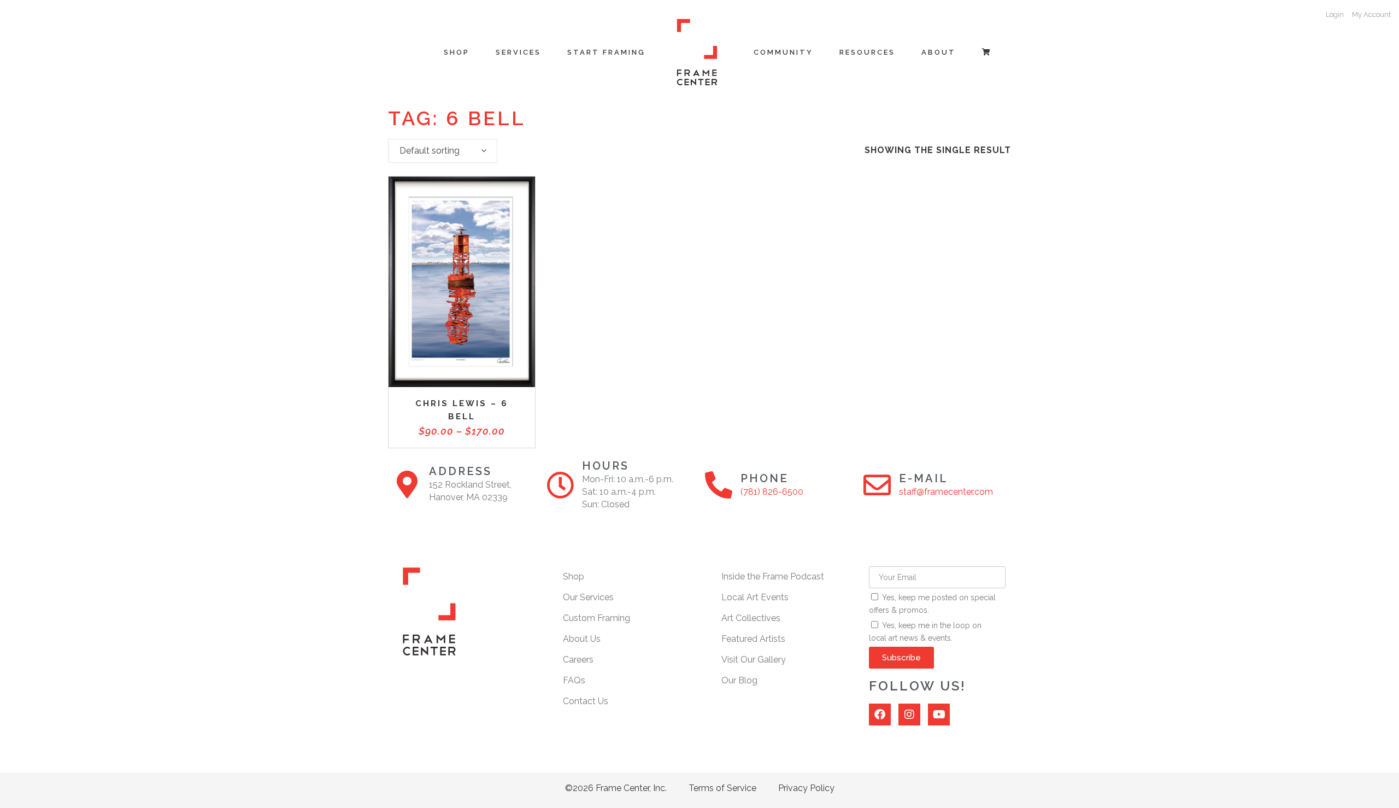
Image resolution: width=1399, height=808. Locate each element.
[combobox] (442, 151)
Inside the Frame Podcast (772, 576)
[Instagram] (909, 714)
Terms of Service (722, 788)
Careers (578, 659)
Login (1335, 14)
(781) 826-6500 (771, 492)
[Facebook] (880, 714)
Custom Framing (596, 618)
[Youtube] (939, 714)
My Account (1371, 14)
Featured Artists (753, 639)
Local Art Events (755, 597)
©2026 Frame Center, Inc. (616, 788)
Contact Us (585, 701)
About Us (582, 639)
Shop (573, 576)
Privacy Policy (806, 788)
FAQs (574, 680)
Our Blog (739, 680)
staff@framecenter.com (946, 492)
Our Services (588, 597)
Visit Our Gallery (753, 659)
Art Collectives (750, 618)
